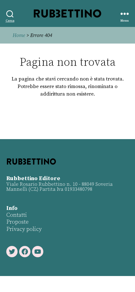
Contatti (16, 215)
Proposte (17, 222)
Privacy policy (24, 229)
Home (19, 35)
